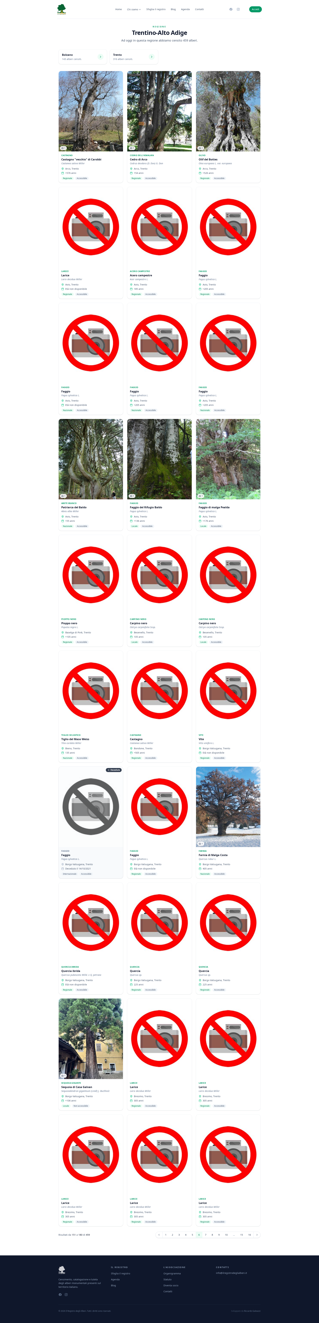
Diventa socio (170, 1285)
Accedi (255, 9)
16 (249, 1234)
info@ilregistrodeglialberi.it (231, 1273)
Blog (173, 9)
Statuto (167, 1279)
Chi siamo (132, 9)
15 (241, 1234)
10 (226, 1234)
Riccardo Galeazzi (252, 1311)
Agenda (185, 9)
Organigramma (172, 1273)
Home (118, 9)
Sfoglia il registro (155, 9)
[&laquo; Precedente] (159, 1235)
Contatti (199, 9)
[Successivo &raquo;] (257, 1235)
